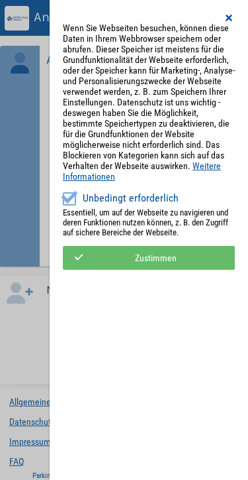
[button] (229, 18)
